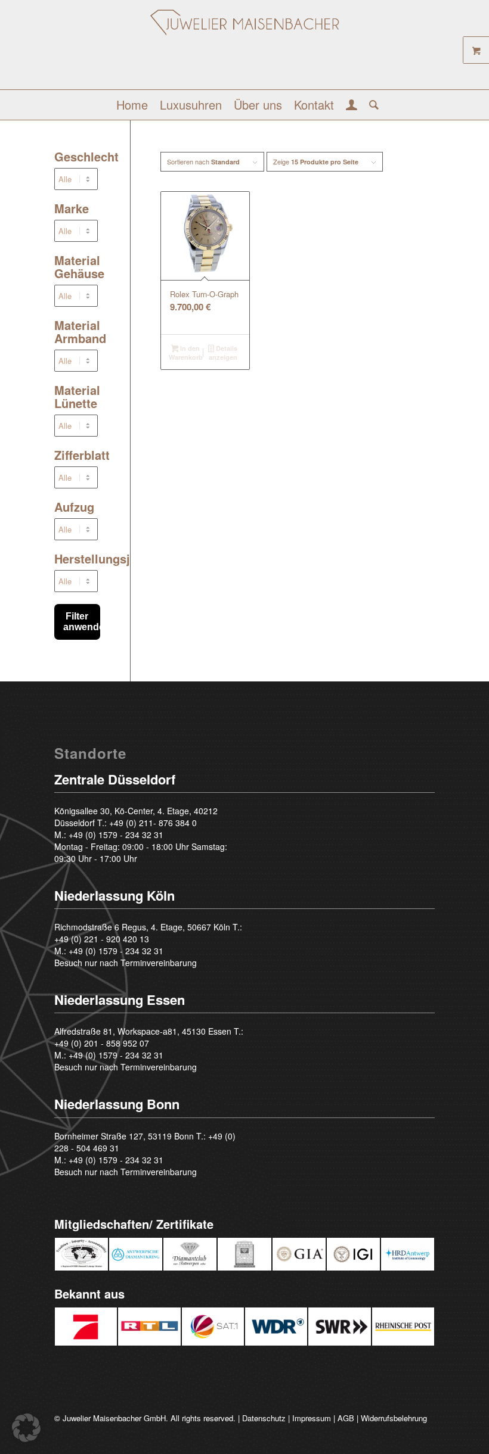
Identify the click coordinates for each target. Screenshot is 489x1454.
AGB (346, 1418)
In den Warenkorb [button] (186, 353)
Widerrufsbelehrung (394, 1418)
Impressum (311, 1418)
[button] (26, 1428)
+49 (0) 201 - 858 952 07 (101, 1043)
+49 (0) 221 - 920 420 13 (101, 939)
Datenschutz (264, 1418)
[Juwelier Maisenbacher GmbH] (245, 49)
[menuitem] (132, 105)
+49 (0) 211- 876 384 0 (153, 823)
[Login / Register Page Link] (351, 106)
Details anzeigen (223, 353)
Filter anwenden (81, 621)
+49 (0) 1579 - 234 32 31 (116, 834)
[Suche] (371, 105)
